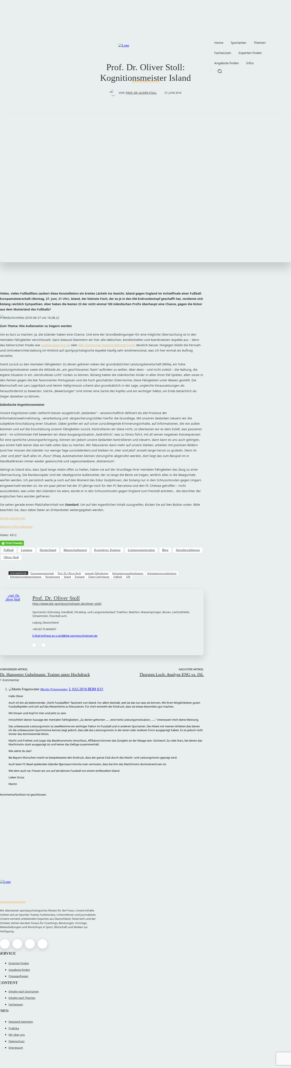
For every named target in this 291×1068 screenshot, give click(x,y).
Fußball (9, 550)
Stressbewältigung (188, 550)
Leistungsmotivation (141, 550)
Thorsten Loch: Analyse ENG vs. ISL (171, 674)
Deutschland (48, 550)
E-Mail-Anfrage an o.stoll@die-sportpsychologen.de (64, 636)
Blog (165, 550)
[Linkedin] (43, 645)
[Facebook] (34, 645)
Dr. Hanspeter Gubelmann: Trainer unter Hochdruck (45, 674)
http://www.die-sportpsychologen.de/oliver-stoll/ (67, 604)
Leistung (26, 550)
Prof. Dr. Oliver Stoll (141, 93)
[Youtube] (42, 944)
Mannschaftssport (75, 550)
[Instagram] (17, 944)
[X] (30, 944)
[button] (219, 71)
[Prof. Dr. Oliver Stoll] (114, 92)
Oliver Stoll (11, 557)
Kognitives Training (107, 550)
